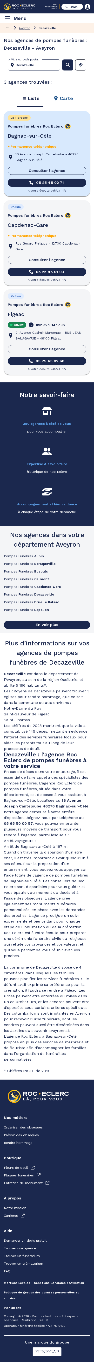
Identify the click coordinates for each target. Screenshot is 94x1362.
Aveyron (24, 28)
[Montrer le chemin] (7, 28)
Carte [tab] (66, 98)
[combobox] (36, 65)
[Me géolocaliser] (80, 64)
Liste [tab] (34, 98)
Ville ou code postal (25, 59)
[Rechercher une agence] (67, 64)
